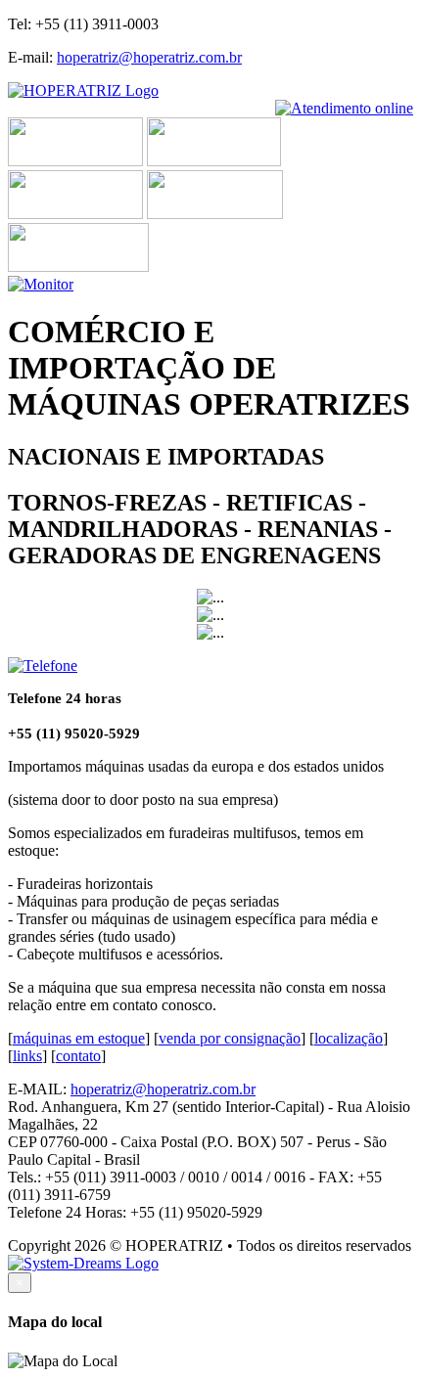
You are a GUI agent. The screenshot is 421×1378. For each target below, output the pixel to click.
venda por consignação (230, 1038)
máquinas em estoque (79, 1038)
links (27, 1055)
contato (78, 1055)
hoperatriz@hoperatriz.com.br (149, 57)
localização (348, 1038)
